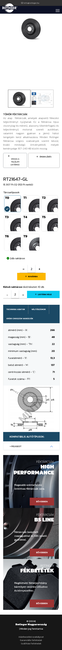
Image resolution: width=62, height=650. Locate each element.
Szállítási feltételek (31, 643)
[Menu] (58, 10)
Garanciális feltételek (31, 640)
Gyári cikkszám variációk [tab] (19, 318)
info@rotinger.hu (31, 2)
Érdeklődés (45, 156)
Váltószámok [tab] (38, 309)
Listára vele (45, 294)
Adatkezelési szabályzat (31, 637)
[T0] (31, 28)
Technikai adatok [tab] (15, 309)
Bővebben (42, 501)
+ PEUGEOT (15, 446)
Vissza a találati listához (15, 162)
